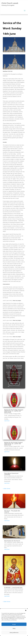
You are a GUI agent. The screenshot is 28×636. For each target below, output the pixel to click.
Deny (14, 628)
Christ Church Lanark (9, 3)
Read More (14, 383)
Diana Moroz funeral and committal (11, 474)
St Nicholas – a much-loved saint (13, 587)
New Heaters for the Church (12, 541)
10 (19, 386)
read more (6, 420)
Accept (14, 624)
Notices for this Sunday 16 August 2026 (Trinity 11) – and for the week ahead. (14, 367)
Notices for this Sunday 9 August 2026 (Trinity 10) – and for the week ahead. (13, 444)
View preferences (14, 632)
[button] (26, 610)
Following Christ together (7, 5)
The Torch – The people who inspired (12, 511)
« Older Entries (6, 488)
